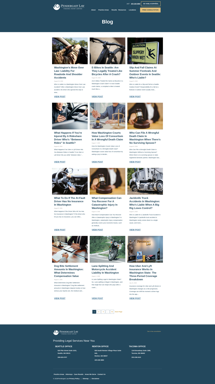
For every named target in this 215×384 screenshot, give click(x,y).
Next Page (118, 312)
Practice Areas (103, 10)
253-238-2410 (136, 357)
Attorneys (69, 374)
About (93, 10)
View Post (59, 96)
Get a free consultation (154, 331)
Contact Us (101, 374)
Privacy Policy (74, 378)
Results (114, 10)
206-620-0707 (62, 357)
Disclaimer (95, 378)
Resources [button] (122, 10)
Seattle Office (63, 346)
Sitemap (86, 378)
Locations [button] (132, 10)
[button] (97, 10)
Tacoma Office (137, 346)
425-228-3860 (99, 360)
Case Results (78, 374)
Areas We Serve (90, 374)
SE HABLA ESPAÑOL (150, 4)
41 (112, 312)
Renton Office (100, 346)
